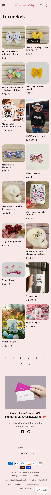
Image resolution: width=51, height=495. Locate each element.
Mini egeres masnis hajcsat (35, 213)
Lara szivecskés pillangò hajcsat (10, 52)
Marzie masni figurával (8, 166)
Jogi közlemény (26, 488)
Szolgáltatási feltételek (38, 480)
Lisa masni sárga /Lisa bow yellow (37, 48)
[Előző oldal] (5, 358)
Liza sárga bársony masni (35, 87)
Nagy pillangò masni (12, 241)
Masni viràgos (33, 173)
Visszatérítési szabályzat (30, 476)
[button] (3, 5)
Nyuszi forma (8, 280)
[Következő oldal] (29, 364)
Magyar (24, 453)
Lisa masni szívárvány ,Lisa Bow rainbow (13, 89)
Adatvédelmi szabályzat (16, 480)
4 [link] (36, 358)
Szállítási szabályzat (16, 484)
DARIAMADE (24, 472)
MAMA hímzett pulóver (37, 136)
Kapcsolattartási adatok (36, 484)
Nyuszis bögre (33, 296)
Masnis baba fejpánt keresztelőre (12, 207)
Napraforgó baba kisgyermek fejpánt (36, 252)
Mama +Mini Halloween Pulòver (11, 125)
